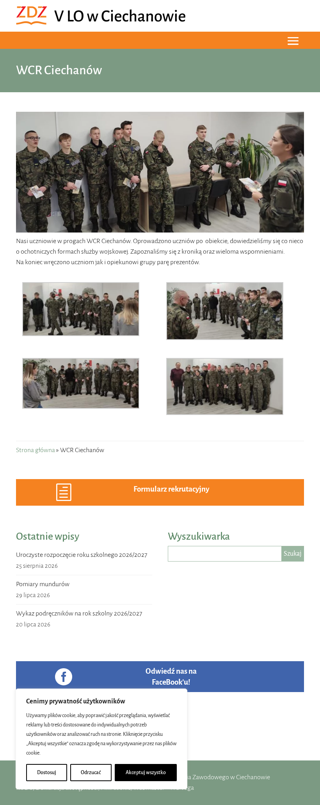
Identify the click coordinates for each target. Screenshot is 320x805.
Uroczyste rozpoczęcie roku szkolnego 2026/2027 (81, 554)
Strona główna (35, 450)
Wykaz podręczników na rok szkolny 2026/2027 (79, 613)
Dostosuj (46, 772)
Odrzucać (91, 772)
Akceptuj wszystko (146, 772)
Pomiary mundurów (42, 584)
